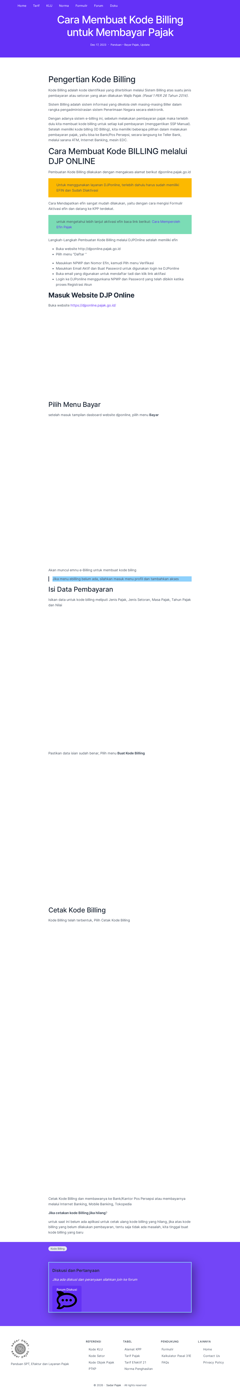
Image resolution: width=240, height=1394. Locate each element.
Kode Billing (58, 1248)
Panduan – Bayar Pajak (125, 44)
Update (145, 44)
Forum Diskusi (67, 1289)
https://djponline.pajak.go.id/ (93, 305)
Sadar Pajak (113, 1385)
